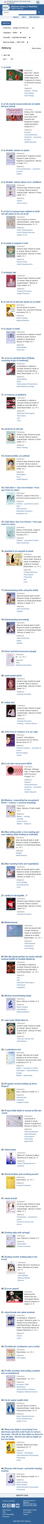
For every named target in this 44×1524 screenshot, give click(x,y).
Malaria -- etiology (23, 816)
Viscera (19, 1336)
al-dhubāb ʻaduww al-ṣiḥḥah (16, 150)
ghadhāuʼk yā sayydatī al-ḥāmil (19, 551)
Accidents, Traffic (23, 1384)
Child (18, 506)
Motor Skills (28, 1141)
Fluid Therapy (29, 96)
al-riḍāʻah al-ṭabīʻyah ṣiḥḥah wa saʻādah (21, 302)
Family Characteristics (25, 230)
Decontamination (23, 885)
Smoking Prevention (24, 291)
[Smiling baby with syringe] (17, 1232)
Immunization (22, 1244)
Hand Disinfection (22, 543)
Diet (18, 418)
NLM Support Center (30, 1510)
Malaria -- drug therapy (24, 1075)
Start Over (6, 23)
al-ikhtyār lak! (9, 272)
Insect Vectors (22, 203)
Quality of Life (22, 235)
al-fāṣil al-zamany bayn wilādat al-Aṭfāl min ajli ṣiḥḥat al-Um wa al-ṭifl (20, 212)
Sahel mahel (10, 1149)
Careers (25, 1514)
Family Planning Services (26, 232)
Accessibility (27, 1512)
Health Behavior (22, 479)
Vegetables (21, 987)
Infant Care (20, 350)
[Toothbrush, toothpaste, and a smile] (22, 1346)
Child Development (31, 1132)
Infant (19, 382)
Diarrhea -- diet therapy (25, 1453)
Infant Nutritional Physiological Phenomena (30, 1136)
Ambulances (21, 1387)
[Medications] (11, 922)
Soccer (19, 1224)
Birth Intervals (21, 1097)
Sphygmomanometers (24, 665)
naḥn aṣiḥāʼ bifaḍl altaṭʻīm (16, 1020)
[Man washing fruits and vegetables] (21, 864)
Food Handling (22, 882)
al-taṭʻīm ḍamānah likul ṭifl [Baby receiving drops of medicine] (17, 359)
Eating (19, 641)
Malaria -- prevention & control (27, 1068)
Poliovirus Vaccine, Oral (25, 1039)
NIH (18, 1521)
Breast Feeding (21, 318)
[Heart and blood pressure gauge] (20, 651)
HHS (22, 1521)
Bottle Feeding (21, 1485)
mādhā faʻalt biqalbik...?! (16, 895)
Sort (4, 59)
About (16, 17)
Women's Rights (22, 753)
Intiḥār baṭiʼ (10, 702)
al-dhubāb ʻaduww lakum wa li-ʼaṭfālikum (22, 182)
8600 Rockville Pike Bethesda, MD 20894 (30, 1504)
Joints (19, 1338)
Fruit (18, 978)
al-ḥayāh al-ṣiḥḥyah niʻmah (15, 243)
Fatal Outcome (21, 509)
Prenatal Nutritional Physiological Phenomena (30, 574)
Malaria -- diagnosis (24, 824)
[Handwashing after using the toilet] (21, 590)
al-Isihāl (7, 67)
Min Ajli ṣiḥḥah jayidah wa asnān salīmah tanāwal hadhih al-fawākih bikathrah (21, 957)
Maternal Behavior (22, 320)
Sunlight (19, 853)
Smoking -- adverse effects (27, 723)
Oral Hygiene (21, 474)
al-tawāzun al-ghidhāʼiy (15, 395)
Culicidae (20, 819)
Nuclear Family (22, 262)
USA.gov (28, 1521)
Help (24, 17)
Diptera (19, 174)
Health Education (30, 142)
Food (19, 421)
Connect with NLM (8, 1501)
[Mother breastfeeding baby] (18, 995)
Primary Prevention (24, 1246)
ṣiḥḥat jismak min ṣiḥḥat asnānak (20, 1312)
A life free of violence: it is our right (21, 732)
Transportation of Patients (26, 1389)
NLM (14, 1521)
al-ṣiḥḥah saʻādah (11, 329)
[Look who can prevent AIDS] (18, 763)
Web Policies (6, 1510)
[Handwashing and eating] (17, 619)
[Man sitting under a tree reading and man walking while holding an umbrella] (20, 833)
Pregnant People (22, 1102)
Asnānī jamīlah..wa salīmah (17, 456)
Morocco (21, 1280)
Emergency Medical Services (27, 1392)
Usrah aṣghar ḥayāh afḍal (16, 1400)
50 (13, 59)
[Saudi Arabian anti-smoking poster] (21, 1174)
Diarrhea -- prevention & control (27, 504)
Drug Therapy (29, 948)
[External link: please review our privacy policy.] (4, 1505)
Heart (18, 663)
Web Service (34, 17)
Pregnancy (20, 1100)
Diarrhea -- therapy (31, 91)
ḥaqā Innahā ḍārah (13, 675)
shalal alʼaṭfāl (11, 1198)
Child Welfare (29, 93)
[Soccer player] (12, 1288)
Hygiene (20, 611)
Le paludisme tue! (13, 1049)
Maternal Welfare (24, 1278)
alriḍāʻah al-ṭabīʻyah (14, 429)
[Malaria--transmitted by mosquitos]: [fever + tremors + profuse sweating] (20, 801)
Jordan (18, 755)
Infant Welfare (22, 347)
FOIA (4, 1512)
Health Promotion (23, 294)
